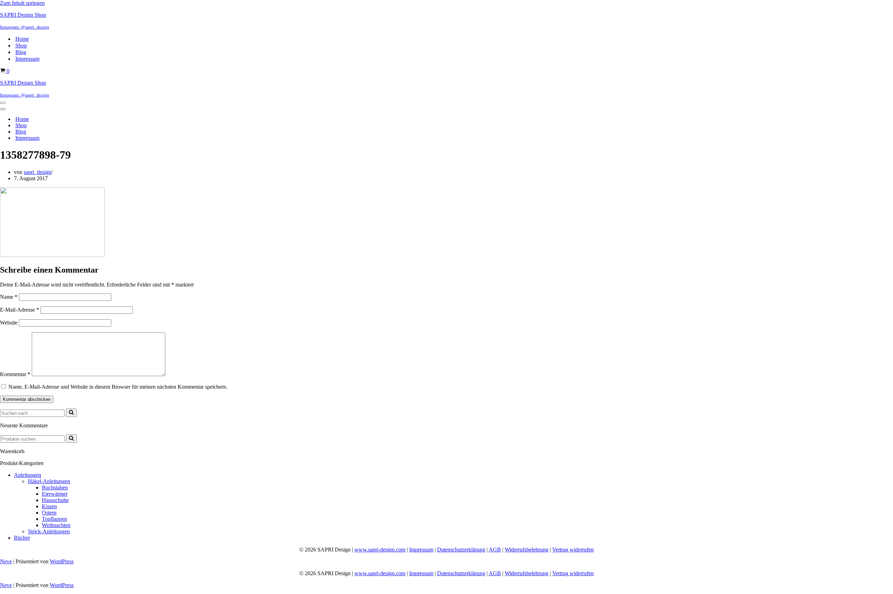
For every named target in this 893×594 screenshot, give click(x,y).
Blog (20, 52)
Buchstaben (55, 487)
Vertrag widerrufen (573, 550)
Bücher (22, 538)
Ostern (49, 513)
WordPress (62, 561)
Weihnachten (56, 525)
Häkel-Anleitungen (49, 481)
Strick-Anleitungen (49, 531)
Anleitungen (27, 475)
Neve (6, 561)
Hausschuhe (55, 500)
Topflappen (54, 519)
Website (8, 323)
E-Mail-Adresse (19, 310)
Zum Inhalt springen (22, 3)
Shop (21, 45)
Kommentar (15, 374)
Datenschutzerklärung (461, 550)
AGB (495, 550)
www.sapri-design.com (379, 550)
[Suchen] (71, 413)
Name (8, 297)
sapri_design (37, 172)
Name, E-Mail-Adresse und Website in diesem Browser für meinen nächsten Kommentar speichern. (117, 387)
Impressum (27, 59)
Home (22, 39)
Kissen (49, 506)
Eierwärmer (55, 494)
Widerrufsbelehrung (526, 550)
